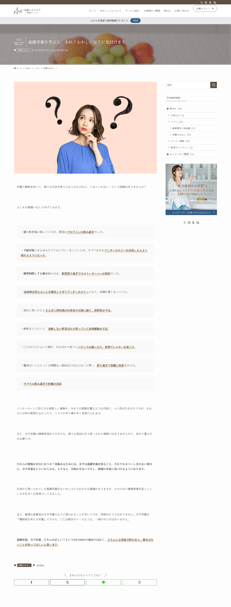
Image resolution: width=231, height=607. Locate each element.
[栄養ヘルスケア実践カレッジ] (27, 10)
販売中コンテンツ (182, 147)
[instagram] (206, 2)
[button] (31, 582)
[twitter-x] (201, 2)
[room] (210, 2)
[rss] (215, 2)
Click (135, 20)
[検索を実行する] (213, 85)
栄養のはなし (23, 50)
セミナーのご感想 (182, 154)
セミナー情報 (180, 141)
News (176, 108)
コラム (177, 121)
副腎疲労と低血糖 (183, 128)
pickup (40, 565)
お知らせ (177, 115)
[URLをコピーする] (139, 582)
